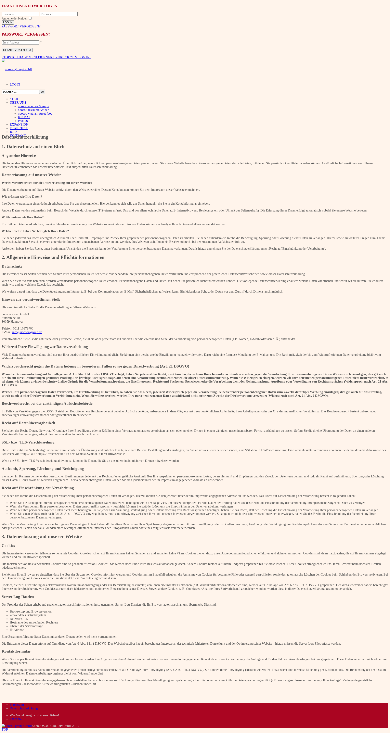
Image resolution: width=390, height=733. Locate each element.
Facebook (16, 719)
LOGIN (15, 84)
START (15, 99)
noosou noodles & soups (33, 106)
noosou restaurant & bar (33, 110)
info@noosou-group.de (27, 332)
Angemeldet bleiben (14, 18)
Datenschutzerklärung (24, 708)
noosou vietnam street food (35, 113)
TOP (5, 729)
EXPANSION (19, 124)
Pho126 (23, 121)
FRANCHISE (19, 128)
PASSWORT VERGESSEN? (21, 26)
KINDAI (24, 117)
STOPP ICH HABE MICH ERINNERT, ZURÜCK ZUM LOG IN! (46, 57)
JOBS (13, 131)
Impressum (17, 704)
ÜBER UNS (18, 102)
